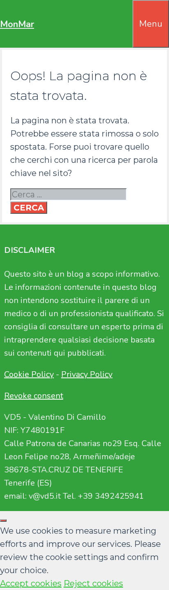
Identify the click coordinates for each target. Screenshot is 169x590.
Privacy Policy (86, 374)
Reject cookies (93, 583)
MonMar (17, 24)
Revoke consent (33, 395)
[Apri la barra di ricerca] (126, 13)
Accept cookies (31, 583)
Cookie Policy (29, 374)
